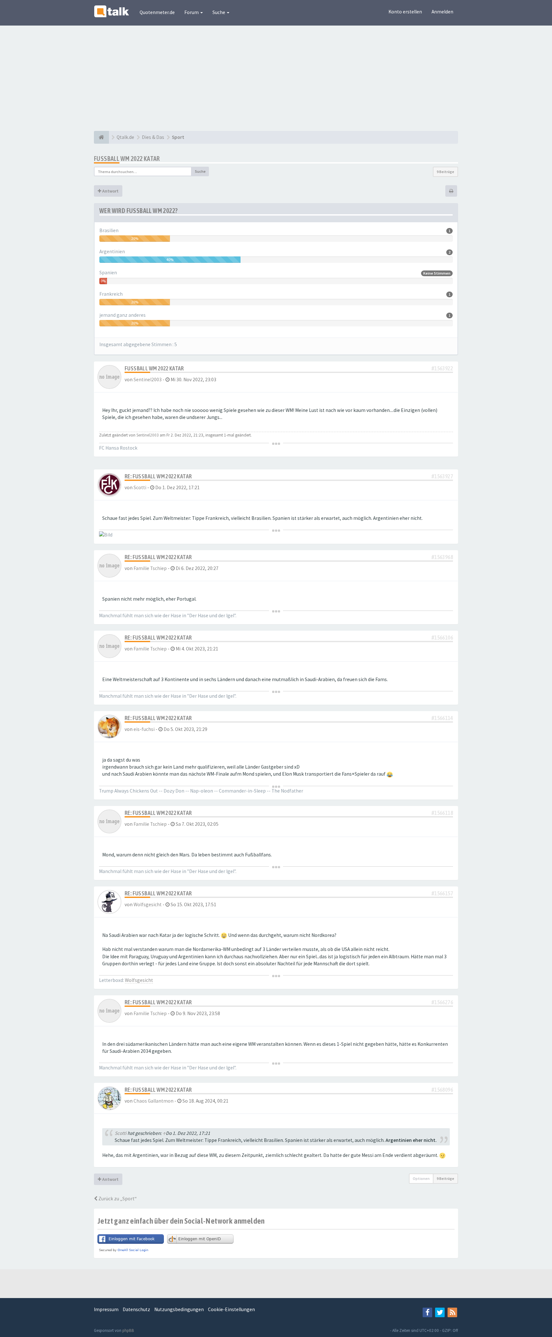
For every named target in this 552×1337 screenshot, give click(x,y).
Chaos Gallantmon (153, 1101)
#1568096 (442, 1089)
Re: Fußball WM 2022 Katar (158, 476)
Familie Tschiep (150, 568)
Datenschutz (136, 1309)
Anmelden (442, 12)
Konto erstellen (405, 12)
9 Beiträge (445, 171)
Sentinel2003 (148, 379)
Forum (192, 12)
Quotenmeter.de (157, 12)
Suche (219, 12)
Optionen (421, 1178)
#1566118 (442, 812)
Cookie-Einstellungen (231, 1309)
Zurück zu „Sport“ (117, 1199)
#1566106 (442, 637)
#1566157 (442, 893)
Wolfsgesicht (148, 904)
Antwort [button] (110, 191)
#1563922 (442, 368)
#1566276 (442, 1002)
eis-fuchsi (144, 729)
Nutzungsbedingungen (179, 1309)
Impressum (106, 1309)
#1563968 (442, 557)
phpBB (128, 1330)
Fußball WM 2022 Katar (127, 158)
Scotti (140, 487)
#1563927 (442, 476)
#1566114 (442, 718)
